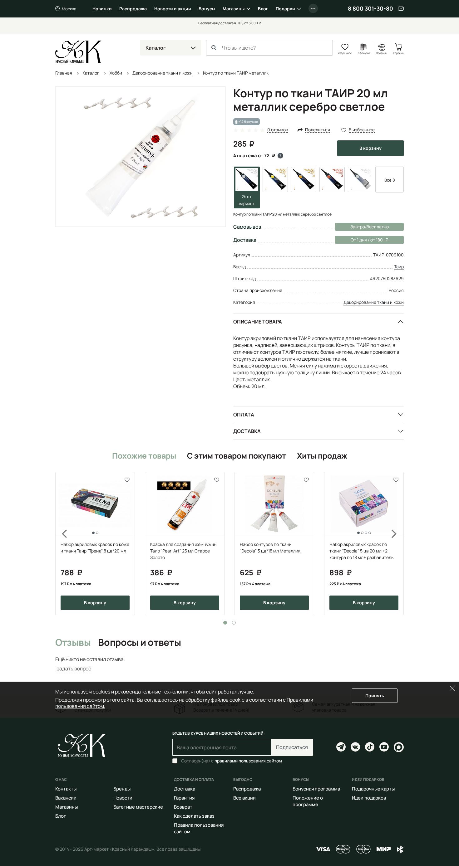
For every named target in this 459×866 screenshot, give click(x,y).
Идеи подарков (369, 798)
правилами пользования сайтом (248, 761)
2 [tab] (234, 623)
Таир (399, 267)
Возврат (183, 807)
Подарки (285, 9)
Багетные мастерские (138, 807)
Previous (61, 543)
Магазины (233, 9)
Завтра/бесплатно (369, 227)
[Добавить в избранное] (127, 479)
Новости (122, 798)
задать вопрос (74, 668)
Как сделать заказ (194, 816)
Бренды (122, 789)
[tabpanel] (95, 543)
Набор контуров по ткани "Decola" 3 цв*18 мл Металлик (270, 547)
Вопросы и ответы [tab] (139, 642)
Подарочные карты (373, 789)
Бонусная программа (316, 789)
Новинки (102, 9)
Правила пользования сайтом (199, 828)
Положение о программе (308, 801)
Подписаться (292, 747)
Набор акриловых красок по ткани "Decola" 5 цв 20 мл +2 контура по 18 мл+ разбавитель (361, 550)
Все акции (244, 798)
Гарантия (184, 798)
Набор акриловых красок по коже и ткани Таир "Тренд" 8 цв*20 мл (95, 547)
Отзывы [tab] (73, 642)
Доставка (247, 431)
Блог (263, 9)
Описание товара (257, 321)
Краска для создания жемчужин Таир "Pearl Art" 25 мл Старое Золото (183, 550)
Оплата (243, 414)
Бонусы (207, 9)
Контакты (65, 789)
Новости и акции (172, 9)
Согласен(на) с (231, 760)
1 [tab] (225, 623)
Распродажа (133, 9)
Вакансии (65, 798)
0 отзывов (277, 130)
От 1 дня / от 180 (359, 240)
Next (363, 183)
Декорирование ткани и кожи (373, 302)
